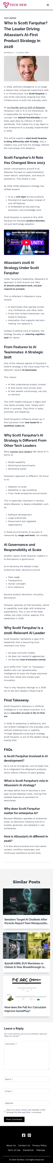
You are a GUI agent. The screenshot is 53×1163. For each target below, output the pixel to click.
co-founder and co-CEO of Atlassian (26, 107)
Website (9, 1103)
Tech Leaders (10, 18)
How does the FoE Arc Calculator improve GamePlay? (25, 1009)
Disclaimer (28, 1150)
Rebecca (9, 52)
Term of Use (14, 1150)
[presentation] (26, 901)
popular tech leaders (21, 451)
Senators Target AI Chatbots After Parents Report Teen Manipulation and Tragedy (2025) (26, 921)
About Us (11, 1145)
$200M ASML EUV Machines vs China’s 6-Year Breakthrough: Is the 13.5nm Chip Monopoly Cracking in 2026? (24, 965)
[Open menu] (47, 5)
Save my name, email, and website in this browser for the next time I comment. (26, 1111)
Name (9, 1079)
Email (9, 1091)
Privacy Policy (39, 1145)
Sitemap (40, 1150)
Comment (11, 1044)
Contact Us (24, 1145)
